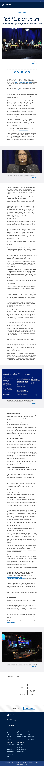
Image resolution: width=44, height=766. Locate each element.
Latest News (22, 697)
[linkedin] (22, 72)
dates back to (22, 130)
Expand (34, 63)
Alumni (32, 694)
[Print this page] (29, 72)
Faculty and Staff (22, 694)
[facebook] (15, 72)
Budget (32, 687)
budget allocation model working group (23, 82)
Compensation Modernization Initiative (16, 578)
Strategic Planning (22, 687)
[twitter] (18, 72)
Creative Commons (27, 401)
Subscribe (29, 708)
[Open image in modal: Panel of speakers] (22, 43)
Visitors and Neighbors (32, 691)
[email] (26, 72)
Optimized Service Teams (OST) (14, 577)
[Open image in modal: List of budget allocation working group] (22, 384)
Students (22, 691)
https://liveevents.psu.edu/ (21, 90)
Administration (22, 12)
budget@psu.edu (11, 622)
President (32, 685)
